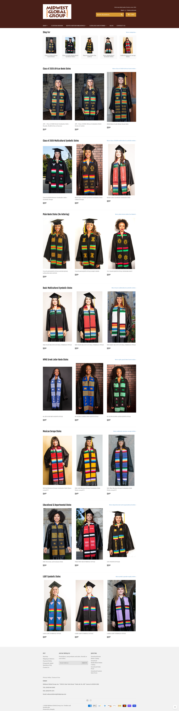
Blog (111, 25)
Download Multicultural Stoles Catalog (96, 662)
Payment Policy (47, 661)
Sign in (122, 10)
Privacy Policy (47, 677)
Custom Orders (57, 25)
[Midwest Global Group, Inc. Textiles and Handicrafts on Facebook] (87, 700)
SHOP (45, 25)
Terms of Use (56, 677)
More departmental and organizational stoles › (122, 505)
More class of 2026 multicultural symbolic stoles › (121, 140)
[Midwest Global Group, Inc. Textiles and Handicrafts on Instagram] (91, 700)
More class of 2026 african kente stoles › (124, 68)
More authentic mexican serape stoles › (124, 431)
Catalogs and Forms (97, 25)
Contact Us (121, 25)
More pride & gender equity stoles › (126, 576)
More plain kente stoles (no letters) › (125, 214)
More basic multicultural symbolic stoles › (124, 288)
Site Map (45, 656)
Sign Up (84, 663)
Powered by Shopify (49, 709)
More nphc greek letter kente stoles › (125, 359)
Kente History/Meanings (75, 25)
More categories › (131, 32)
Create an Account (131, 10)
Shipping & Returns (48, 658)
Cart (132, 14)
